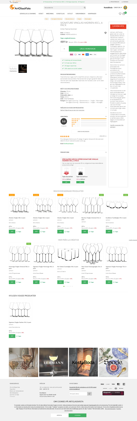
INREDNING (50, 14)
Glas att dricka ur (84, 100)
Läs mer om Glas (14, 394)
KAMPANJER (92, 14)
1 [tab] (63, 288)
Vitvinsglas (99, 102)
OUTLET (70, 14)
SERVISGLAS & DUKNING (28, 14)
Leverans (12, 396)
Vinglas (93, 100)
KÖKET (41, 14)
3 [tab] (67, 288)
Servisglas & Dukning (72, 100)
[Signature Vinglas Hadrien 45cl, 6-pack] (13, 68)
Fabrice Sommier (71, 29)
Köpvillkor (12, 389)
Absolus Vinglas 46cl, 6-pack (41, 218)
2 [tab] (65, 288)
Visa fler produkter (133, 240)
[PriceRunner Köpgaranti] (113, 395)
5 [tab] (70, 288)
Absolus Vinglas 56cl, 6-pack (65, 218)
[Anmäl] (89, 394)
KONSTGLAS (60, 14)
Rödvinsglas (99, 100)
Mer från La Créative (68, 240)
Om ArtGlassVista (15, 387)
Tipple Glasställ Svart (82, 176)
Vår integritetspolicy (110, 409)
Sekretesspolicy (14, 393)
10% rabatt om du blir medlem (73, 68)
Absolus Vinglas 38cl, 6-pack (17, 218)
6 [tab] (72, 288)
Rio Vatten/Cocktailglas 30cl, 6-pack (67, 266)
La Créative (67, 32)
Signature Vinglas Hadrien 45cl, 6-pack (20, 322)
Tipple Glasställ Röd (67, 176)
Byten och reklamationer (17, 391)
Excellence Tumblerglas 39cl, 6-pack (116, 218)
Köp (12, 231)
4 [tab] (68, 288)
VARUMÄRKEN (80, 14)
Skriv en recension (83, 131)
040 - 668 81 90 (17, 1)
